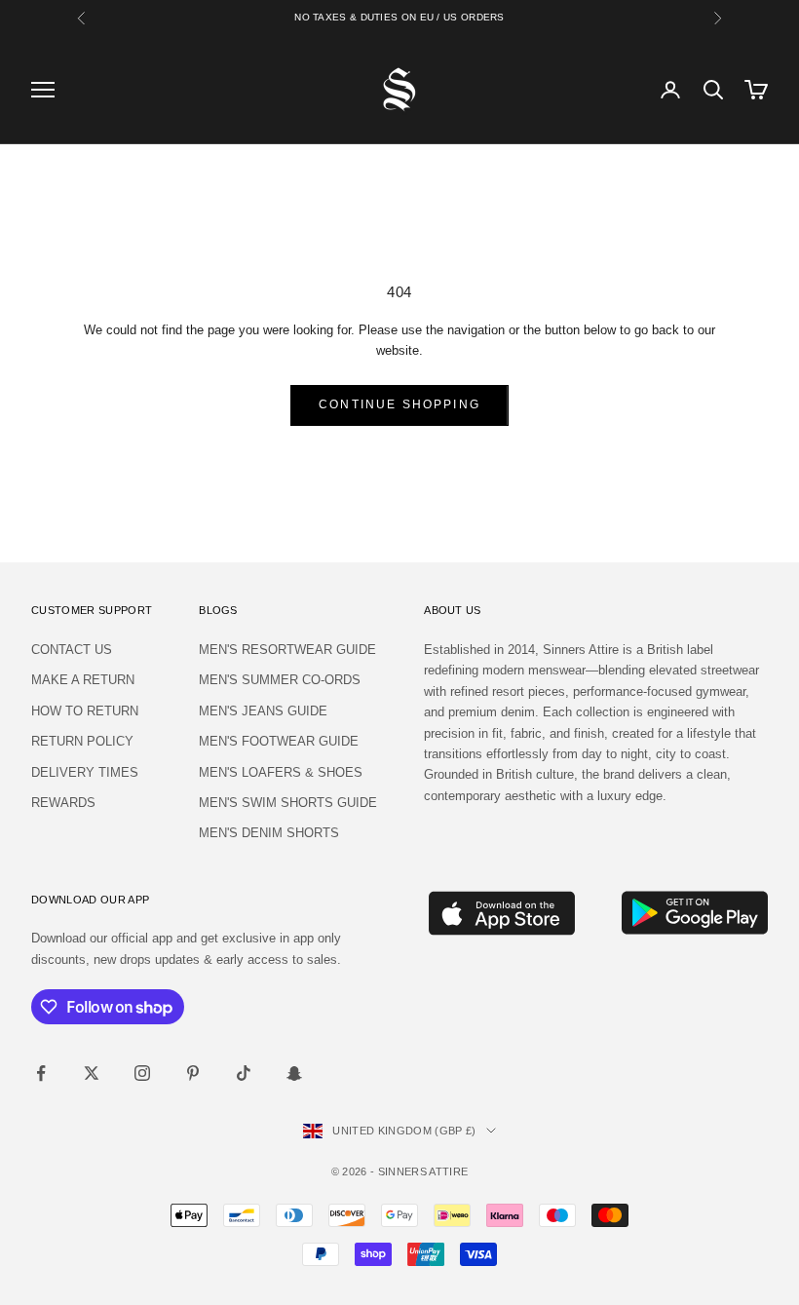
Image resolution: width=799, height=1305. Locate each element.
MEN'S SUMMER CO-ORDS (280, 679)
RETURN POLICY (82, 741)
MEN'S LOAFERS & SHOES (280, 772)
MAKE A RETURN (82, 679)
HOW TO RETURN (84, 711)
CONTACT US (71, 649)
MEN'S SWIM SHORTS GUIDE (288, 802)
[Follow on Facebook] (41, 1073)
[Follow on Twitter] (91, 1073)
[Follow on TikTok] (243, 1073)
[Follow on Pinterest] (193, 1073)
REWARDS (63, 802)
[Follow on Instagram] (142, 1073)
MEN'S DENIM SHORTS (269, 832)
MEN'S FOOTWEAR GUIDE (279, 741)
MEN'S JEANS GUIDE (263, 711)
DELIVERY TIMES (84, 772)
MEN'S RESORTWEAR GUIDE (287, 649)
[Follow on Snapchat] (294, 1073)
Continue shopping (399, 404)
